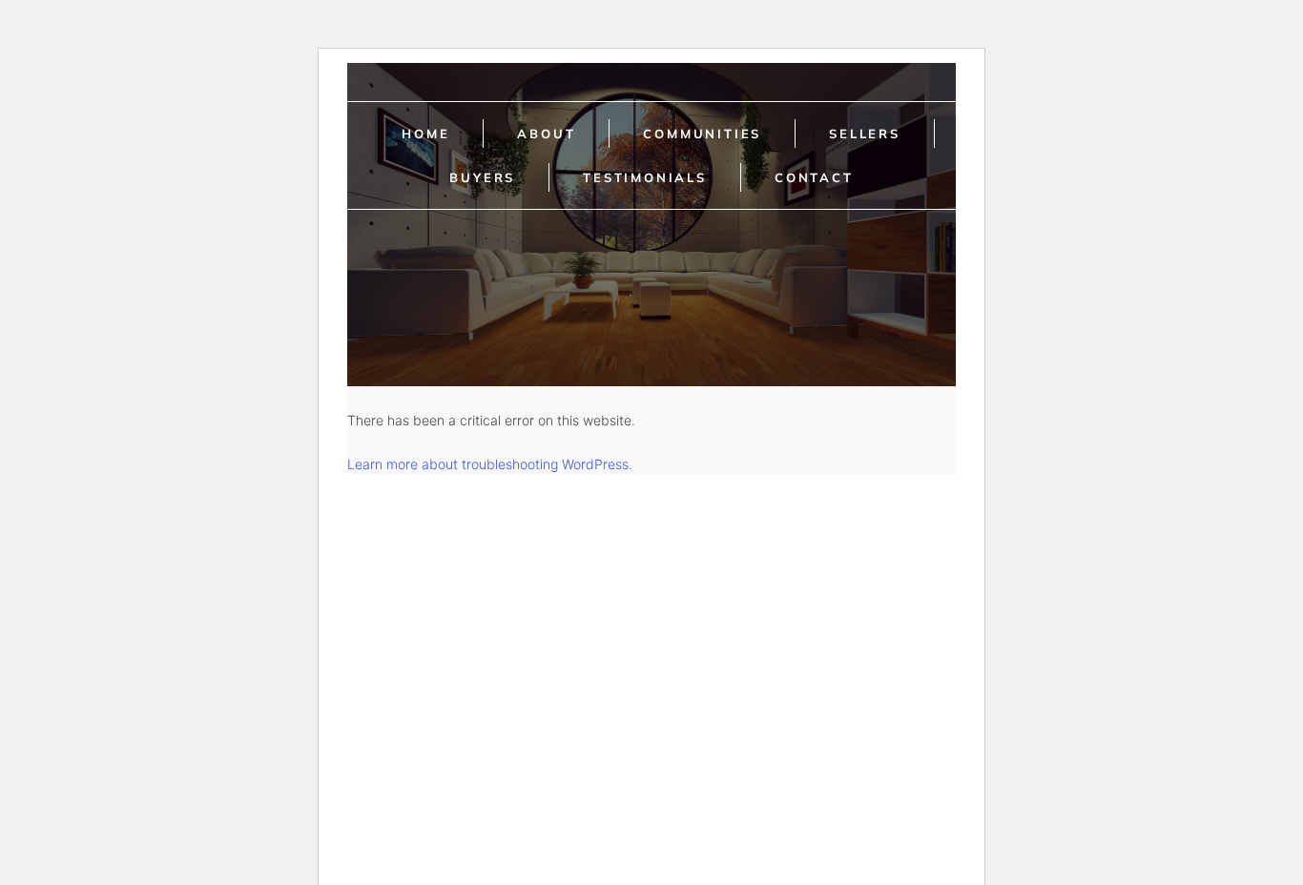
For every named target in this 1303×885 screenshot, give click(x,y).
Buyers (482, 177)
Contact (814, 177)
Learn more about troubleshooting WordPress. (489, 464)
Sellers (864, 133)
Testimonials (645, 177)
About (546, 133)
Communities (702, 133)
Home (425, 133)
